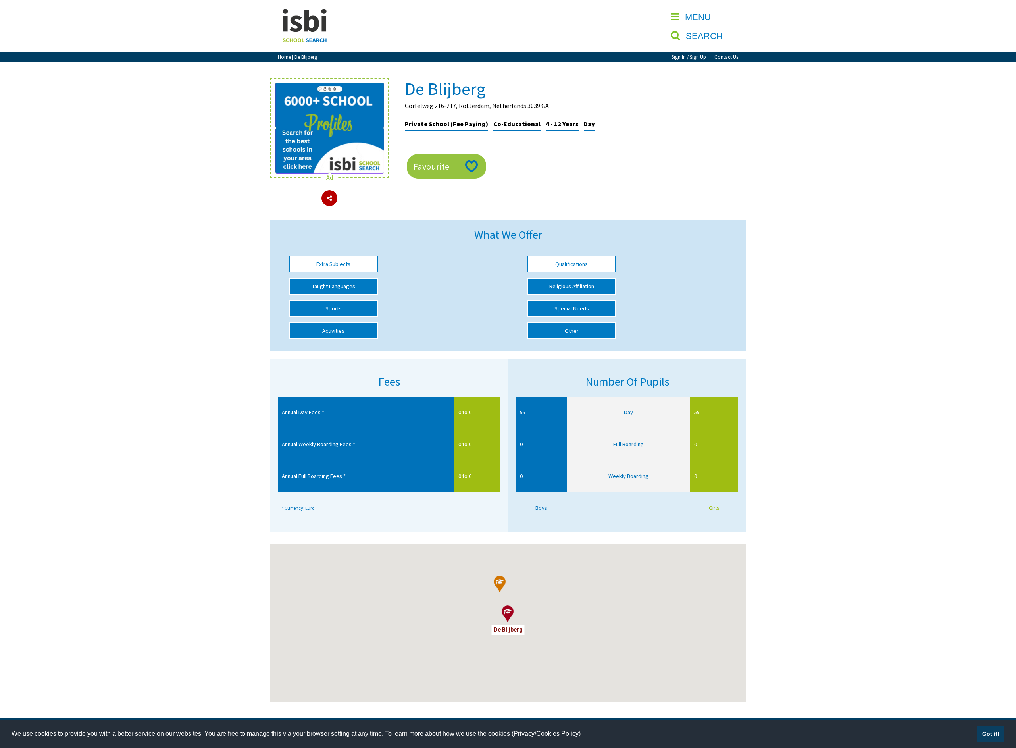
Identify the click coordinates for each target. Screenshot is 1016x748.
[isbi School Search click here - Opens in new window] (329, 87)
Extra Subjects (333, 264)
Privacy (524, 733)
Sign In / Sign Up (689, 57)
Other (572, 330)
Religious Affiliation (571, 286)
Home (284, 57)
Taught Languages (333, 286)
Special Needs (571, 308)
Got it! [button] (990, 734)
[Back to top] (998, 704)
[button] (500, 584)
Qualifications (571, 264)
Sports (333, 308)
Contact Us (726, 57)
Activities (333, 330)
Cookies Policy (557, 733)
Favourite (431, 166)
